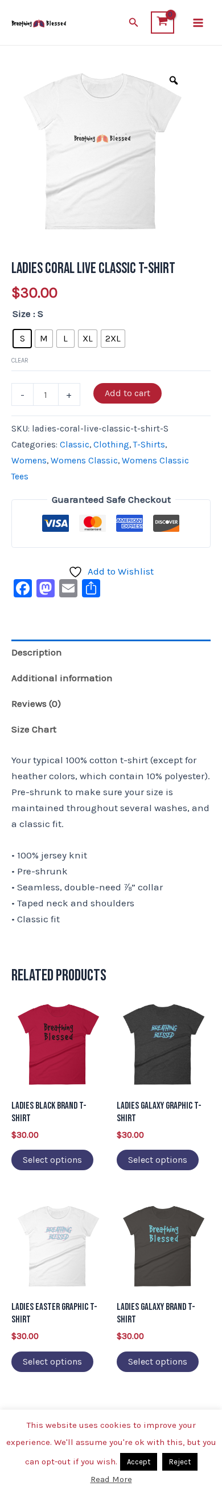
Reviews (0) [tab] (36, 703)
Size (22, 313)
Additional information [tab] (62, 677)
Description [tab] (36, 652)
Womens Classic (84, 460)
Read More (111, 1479)
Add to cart (127, 393)
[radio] (22, 338)
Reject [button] (180, 1462)
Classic (74, 444)
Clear (19, 360)
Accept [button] (138, 1462)
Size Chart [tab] (33, 729)
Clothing (111, 444)
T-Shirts (149, 444)
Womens (29, 460)
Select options (52, 1159)
